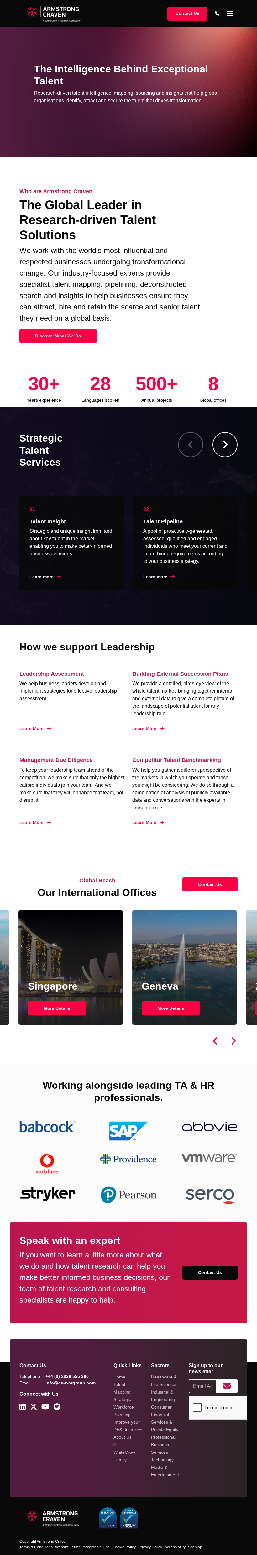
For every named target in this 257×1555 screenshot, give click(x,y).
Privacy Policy (150, 1547)
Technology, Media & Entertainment (165, 1467)
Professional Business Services (163, 1445)
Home (119, 1376)
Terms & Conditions (36, 1547)
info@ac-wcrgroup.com (70, 1382)
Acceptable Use (96, 1547)
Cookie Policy (124, 1547)
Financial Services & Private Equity (164, 1422)
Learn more (41, 576)
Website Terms (67, 1547)
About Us (122, 1437)
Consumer (161, 1407)
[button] (225, 444)
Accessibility (175, 1547)
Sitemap (195, 1547)
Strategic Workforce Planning (123, 1407)
